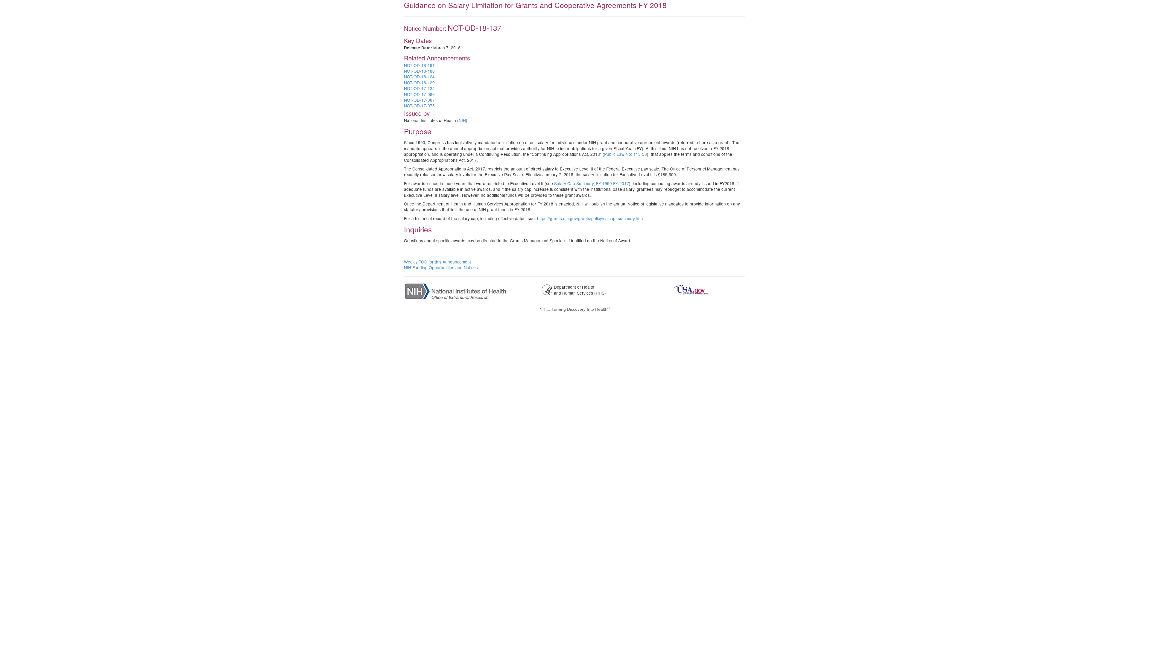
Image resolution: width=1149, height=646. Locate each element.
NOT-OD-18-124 (419, 77)
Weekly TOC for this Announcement (437, 262)
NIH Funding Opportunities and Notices (441, 267)
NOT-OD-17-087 (419, 100)
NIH (462, 120)
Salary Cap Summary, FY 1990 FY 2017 (591, 183)
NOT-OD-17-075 (419, 106)
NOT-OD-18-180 (419, 71)
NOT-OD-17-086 (419, 94)
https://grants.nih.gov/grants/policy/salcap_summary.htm (590, 218)
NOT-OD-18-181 (419, 65)
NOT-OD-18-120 (419, 83)
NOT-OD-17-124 (419, 88)
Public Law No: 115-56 (625, 154)
